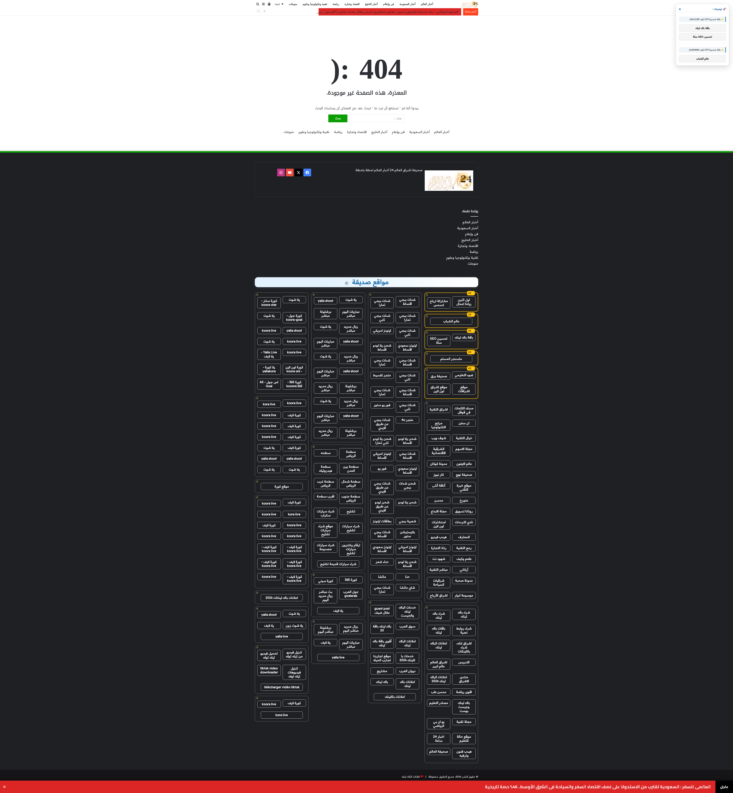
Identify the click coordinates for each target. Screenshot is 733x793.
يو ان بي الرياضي (438, 724)
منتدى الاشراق (464, 679)
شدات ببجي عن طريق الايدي (382, 424)
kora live (269, 404)
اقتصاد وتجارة (352, 4)
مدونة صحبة (464, 580)
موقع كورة (281, 486)
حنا (407, 577)
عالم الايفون (464, 464)
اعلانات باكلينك (395, 697)
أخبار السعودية (408, 4)
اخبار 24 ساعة (438, 738)
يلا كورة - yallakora (269, 369)
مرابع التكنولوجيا (438, 425)
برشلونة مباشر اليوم (325, 629)
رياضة (336, 4)
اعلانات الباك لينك (438, 645)
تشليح (351, 511)
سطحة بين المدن (351, 468)
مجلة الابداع (439, 511)
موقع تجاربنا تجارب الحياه (382, 658)
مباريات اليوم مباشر (351, 314)
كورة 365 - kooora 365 (294, 384)
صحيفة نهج (464, 474)
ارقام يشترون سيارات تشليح (351, 549)
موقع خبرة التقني (464, 487)
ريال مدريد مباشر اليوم (351, 628)
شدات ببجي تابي (382, 318)
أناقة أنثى (438, 485)
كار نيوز (439, 474)
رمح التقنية (464, 548)
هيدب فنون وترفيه (464, 753)
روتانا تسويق (464, 511)
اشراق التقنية (438, 409)
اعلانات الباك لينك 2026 (438, 679)
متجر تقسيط (382, 375)
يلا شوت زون (294, 625)
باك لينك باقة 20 (382, 628)
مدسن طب (438, 692)
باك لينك (382, 682)
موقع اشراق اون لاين (438, 389)
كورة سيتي (325, 581)
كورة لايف (294, 415)
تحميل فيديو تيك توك (269, 655)
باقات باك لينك (438, 630)
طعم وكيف (463, 559)
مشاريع (382, 671)
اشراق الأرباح (439, 595)
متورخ (464, 500)
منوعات (293, 4)
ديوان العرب (407, 671)
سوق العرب (407, 626)
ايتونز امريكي (382, 330)
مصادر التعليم (438, 703)
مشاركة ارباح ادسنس (439, 303)
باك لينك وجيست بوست (464, 707)
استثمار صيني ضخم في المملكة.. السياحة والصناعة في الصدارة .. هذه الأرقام (637, 787)
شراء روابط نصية (464, 630)
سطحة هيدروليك (325, 468)
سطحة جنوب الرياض (350, 498)
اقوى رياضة (464, 692)
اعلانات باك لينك (407, 684)
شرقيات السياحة (438, 582)
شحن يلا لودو (407, 502)
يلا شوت (351, 299)
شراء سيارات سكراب (325, 513)
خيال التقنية (464, 438)
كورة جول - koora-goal (294, 318)
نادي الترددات (464, 522)
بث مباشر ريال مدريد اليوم (325, 596)
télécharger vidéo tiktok (281, 687)
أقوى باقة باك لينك (382, 643)
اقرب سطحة (325, 496)
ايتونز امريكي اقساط (382, 455)
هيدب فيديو (439, 537)
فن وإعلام (388, 4)
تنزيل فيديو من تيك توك (294, 654)
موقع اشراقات (464, 389)
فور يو (382, 468)
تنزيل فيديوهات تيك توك (294, 672)
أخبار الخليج (371, 4)
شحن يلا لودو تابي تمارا (382, 441)
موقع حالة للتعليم (464, 738)
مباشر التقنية (438, 569)
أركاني (464, 569)
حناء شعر (382, 562)
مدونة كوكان (438, 464)
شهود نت (438, 559)
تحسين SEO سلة (438, 340)
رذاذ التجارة (438, 548)
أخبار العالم (427, 4)
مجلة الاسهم (463, 449)
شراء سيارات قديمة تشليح (338, 564)
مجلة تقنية (463, 722)
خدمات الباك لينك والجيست (407, 611)
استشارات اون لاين (439, 524)
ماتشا (382, 577)
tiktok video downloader (269, 670)
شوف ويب (438, 438)
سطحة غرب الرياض (325, 483)
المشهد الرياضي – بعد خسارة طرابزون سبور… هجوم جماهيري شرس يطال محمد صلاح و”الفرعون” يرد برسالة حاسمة (377, 12)
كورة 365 (351, 580)
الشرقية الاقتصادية (439, 451)
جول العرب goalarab (350, 594)
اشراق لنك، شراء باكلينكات (464, 647)
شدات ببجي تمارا (382, 303)
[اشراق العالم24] (469, 4)
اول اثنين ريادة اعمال (463, 302)
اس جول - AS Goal (269, 384)
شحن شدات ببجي (407, 485)
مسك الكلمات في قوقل (464, 410)
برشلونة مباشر (325, 314)
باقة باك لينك (464, 337)
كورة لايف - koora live (294, 549)
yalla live (338, 657)
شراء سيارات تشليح (351, 528)
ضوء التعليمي (464, 375)
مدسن (438, 500)
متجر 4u (407, 420)
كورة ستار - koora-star (269, 303)
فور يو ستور (382, 405)
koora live (269, 330)
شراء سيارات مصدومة (325, 547)
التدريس (464, 662)
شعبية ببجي (407, 521)
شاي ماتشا (407, 587)
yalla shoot (325, 301)
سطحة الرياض (351, 454)
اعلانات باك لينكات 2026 (282, 598)
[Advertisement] (366, 28)
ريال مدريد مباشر (351, 328)
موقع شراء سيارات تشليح (325, 530)
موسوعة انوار (464, 595)
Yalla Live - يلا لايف (269, 354)
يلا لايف (338, 610)
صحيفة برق (439, 376)
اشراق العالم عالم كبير (438, 664)
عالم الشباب (451, 321)
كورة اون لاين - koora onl (294, 369)
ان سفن (464, 423)
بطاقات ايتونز (382, 521)
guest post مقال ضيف (382, 610)
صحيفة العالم (438, 751)
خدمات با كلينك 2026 (407, 658)
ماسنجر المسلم (451, 359)
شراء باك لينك (464, 614)
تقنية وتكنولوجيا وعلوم (315, 4)
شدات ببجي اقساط (407, 301)
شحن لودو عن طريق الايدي (382, 506)
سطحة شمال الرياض (350, 483)
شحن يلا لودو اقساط (382, 347)
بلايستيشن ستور (407, 534)
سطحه (326, 453)
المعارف (464, 537)
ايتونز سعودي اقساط (407, 347)
